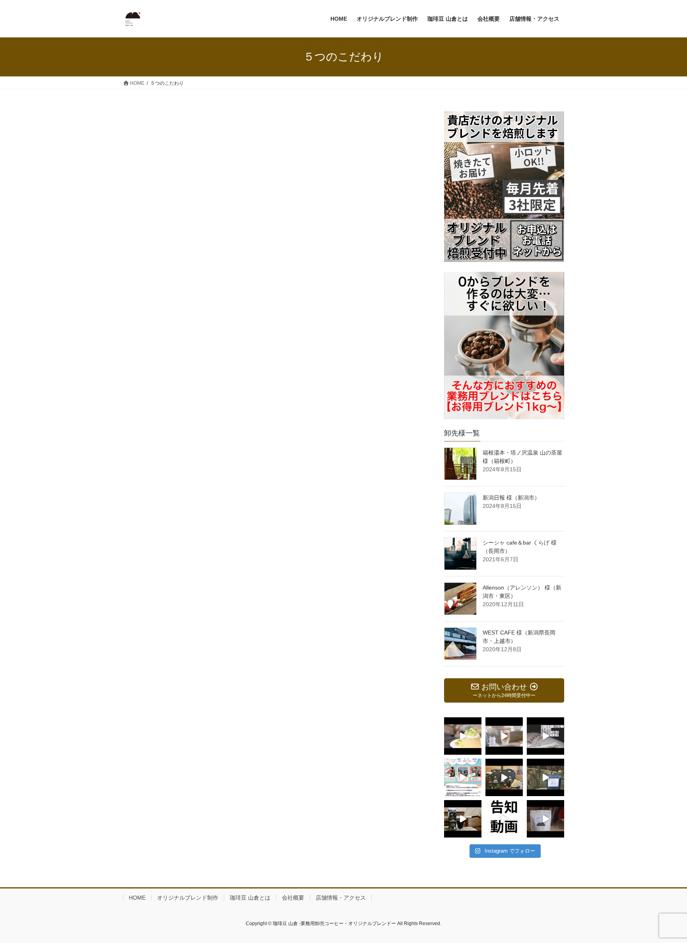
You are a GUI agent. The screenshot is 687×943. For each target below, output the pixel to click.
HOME (137, 897)
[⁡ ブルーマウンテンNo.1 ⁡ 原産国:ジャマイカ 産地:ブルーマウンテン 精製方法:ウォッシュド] (545, 777)
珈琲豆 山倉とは (250, 897)
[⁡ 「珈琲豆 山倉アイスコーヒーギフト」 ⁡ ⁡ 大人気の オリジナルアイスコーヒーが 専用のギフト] (504, 777)
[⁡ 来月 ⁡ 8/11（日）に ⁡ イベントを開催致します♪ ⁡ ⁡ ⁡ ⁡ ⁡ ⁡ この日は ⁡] (462, 777)
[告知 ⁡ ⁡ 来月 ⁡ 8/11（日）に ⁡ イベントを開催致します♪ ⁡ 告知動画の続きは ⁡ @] (504, 819)
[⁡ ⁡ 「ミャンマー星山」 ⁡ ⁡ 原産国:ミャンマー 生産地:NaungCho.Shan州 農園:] (545, 819)
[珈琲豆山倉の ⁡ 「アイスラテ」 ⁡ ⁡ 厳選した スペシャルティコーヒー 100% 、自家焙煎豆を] (504, 736)
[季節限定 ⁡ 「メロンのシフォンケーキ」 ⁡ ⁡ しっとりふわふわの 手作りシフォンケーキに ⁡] (462, 736)
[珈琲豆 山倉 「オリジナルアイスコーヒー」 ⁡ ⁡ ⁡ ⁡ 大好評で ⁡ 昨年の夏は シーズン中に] (462, 819)
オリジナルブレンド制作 (187, 897)
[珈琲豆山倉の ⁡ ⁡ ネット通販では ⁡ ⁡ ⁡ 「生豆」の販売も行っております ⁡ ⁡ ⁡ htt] (545, 736)
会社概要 (293, 897)
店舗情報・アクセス (341, 897)
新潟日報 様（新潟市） (511, 497)
